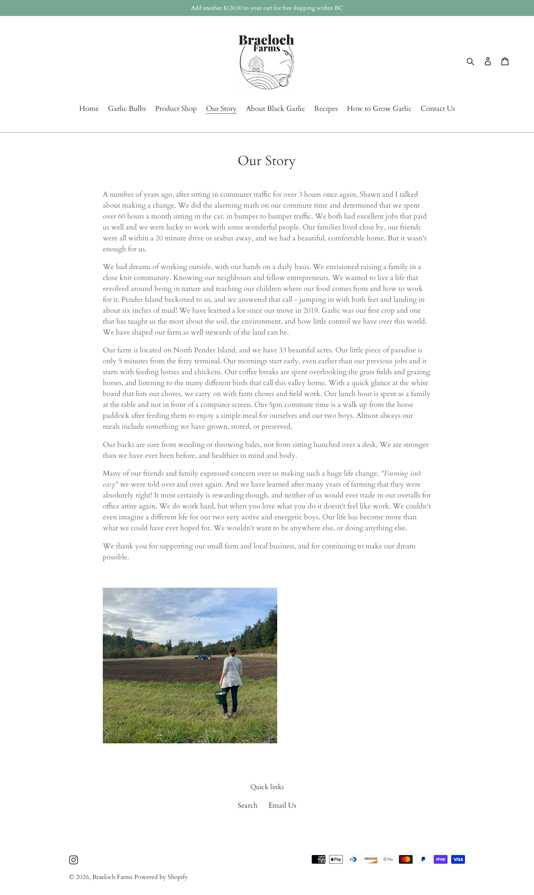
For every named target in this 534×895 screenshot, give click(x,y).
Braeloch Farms (112, 877)
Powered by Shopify (161, 877)
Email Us (282, 805)
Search (248, 805)
